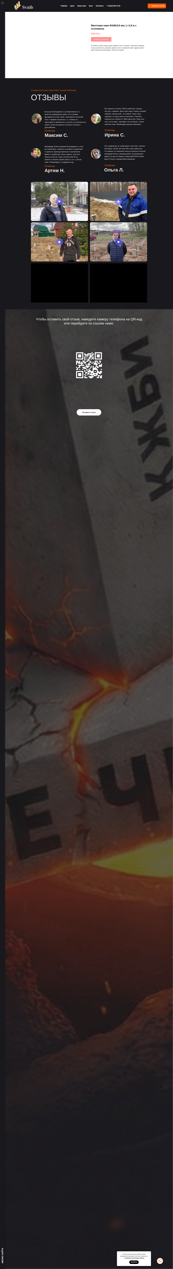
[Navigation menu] (2, 3)
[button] (157, 6)
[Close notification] (149, 1253)
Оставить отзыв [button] (89, 412)
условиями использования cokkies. (134, 1258)
